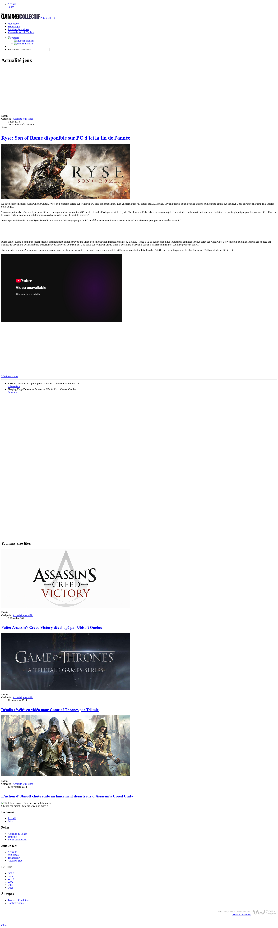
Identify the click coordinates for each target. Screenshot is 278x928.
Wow (10, 882)
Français (29, 40)
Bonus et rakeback (17, 839)
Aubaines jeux (15, 860)
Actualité (12, 852)
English (28, 43)
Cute (10, 884)
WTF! (11, 879)
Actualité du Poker (17, 833)
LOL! (11, 873)
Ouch (10, 887)
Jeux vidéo (13, 23)
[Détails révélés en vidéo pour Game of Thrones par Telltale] (65, 689)
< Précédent (14, 386)
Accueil (12, 4)
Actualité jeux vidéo (23, 118)
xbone (15, 376)
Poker (11, 6)
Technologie (14, 26)
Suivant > (13, 392)
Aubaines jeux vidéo (18, 29)
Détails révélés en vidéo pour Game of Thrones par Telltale (50, 710)
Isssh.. (11, 876)
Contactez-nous (15, 903)
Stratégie (12, 836)
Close (4, 925)
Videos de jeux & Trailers (21, 32)
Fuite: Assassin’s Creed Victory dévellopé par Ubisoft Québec (51, 627)
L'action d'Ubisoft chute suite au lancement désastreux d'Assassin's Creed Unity (67, 796)
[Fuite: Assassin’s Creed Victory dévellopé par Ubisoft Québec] (65, 607)
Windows (6, 376)
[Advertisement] (97, 89)
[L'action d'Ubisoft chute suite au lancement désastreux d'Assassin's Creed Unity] (65, 775)
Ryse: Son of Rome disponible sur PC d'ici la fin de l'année (65, 138)
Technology (14, 857)
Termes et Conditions (18, 900)
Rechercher (13, 49)
